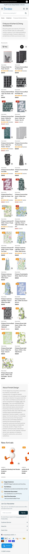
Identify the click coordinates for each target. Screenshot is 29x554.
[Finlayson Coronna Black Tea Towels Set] (21, 56)
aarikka (3, 467)
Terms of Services (20, 517)
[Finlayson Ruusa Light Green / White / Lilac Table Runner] (21, 338)
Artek (21, 401)
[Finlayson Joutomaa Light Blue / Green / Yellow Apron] (7, 264)
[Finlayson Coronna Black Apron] (21, 159)
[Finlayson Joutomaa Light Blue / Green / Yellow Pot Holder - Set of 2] (21, 210)
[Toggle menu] (2, 9)
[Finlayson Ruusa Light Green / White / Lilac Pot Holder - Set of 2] (7, 362)
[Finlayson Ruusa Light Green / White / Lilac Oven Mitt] (21, 313)
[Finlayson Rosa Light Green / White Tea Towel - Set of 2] (7, 338)
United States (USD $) (8, 534)
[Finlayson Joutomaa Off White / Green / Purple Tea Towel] (7, 237)
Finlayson (3, 65)
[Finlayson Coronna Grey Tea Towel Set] (21, 132)
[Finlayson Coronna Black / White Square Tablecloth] (7, 313)
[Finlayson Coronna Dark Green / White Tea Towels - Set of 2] (7, 132)
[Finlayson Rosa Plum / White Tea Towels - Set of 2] (7, 184)
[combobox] (14, 13)
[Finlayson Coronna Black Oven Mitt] (7, 159)
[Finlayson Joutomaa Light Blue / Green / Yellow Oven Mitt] (7, 288)
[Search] (26, 13)
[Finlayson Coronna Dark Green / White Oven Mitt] (21, 184)
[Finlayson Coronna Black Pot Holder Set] (21, 81)
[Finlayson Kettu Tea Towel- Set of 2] (7, 56)
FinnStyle (7, 551)
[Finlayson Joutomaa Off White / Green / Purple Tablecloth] (7, 210)
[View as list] (26, 47)
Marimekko (5, 403)
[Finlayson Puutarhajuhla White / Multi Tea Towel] (21, 264)
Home (2, 18)
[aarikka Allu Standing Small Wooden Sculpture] (11, 456)
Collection (9, 18)
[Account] (24, 9)
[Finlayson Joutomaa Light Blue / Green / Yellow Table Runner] (21, 237)
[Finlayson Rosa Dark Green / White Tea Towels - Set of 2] (21, 106)
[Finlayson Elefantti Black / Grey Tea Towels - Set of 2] (7, 81)
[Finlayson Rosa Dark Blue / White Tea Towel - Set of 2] (21, 288)
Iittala (17, 401)
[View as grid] (22, 47)
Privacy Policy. (4, 518)
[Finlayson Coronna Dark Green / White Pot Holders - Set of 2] (7, 106)
